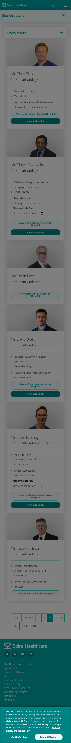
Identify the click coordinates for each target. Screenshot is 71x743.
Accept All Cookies (48, 737)
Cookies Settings (19, 737)
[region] (35, 725)
